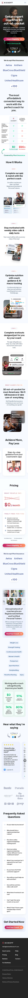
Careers (17, 959)
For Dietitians (6, 963)
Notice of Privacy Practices (10, 982)
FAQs (16, 951)
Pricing (4, 955)
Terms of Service (7, 978)
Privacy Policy (6, 974)
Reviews (5, 959)
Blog (16, 955)
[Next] (24, 760)
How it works (6, 951)
